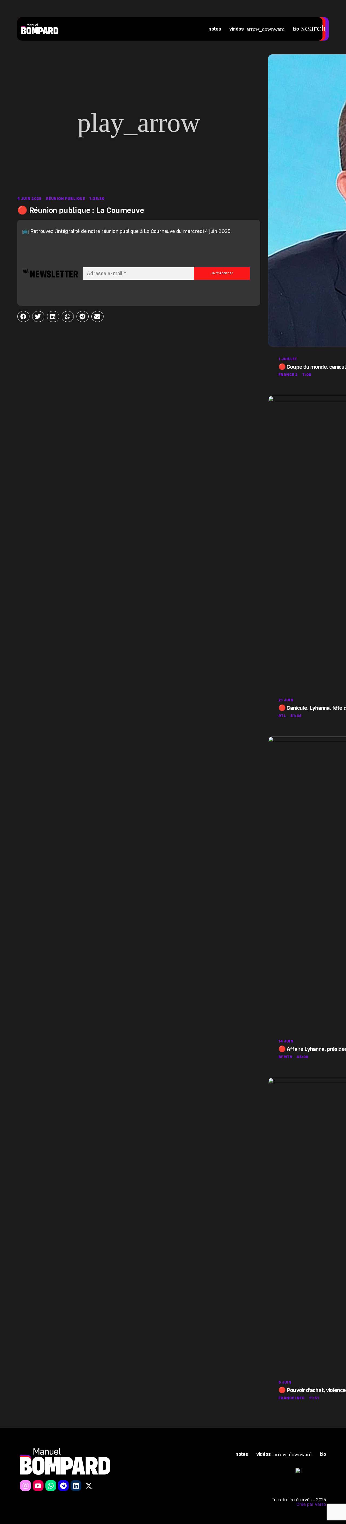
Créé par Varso (311, 1504)
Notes (214, 29)
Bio (296, 29)
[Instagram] (25, 1485)
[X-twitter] (88, 1485)
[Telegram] (63, 1485)
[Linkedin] (76, 1485)
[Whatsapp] (50, 1485)
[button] (138, 122)
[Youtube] (38, 1485)
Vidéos (236, 29)
